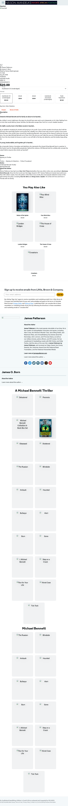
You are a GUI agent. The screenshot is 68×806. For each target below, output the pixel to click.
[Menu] (3, 2)
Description (3, 112)
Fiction (2, 161)
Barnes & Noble (14, 110)
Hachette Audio (5, 78)
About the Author (5, 168)
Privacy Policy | (27, 802)
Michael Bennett (5, 167)
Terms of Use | (19, 802)
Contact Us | (34, 802)
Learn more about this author (33, 357)
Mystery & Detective (12, 161)
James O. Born (11, 372)
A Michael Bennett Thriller (8, 165)
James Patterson (7, 67)
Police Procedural (25, 161)
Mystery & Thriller (5, 157)
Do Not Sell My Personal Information (46, 802)
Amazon (4, 110)
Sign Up (60, 294)
